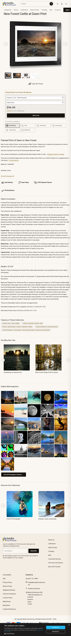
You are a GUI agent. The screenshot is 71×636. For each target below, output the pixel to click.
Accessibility (7, 575)
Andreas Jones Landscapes (43, 330)
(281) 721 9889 (32, 578)
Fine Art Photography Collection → (13, 474)
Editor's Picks (34, 10)
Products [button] (58, 10)
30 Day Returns (14, 160)
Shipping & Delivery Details (55, 154)
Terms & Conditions (9, 594)
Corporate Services (54, 559)
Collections (24, 10)
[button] (24, 634)
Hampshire (24, 326)
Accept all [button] (55, 627)
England (19, 326)
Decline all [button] (55, 631)
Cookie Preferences (9, 609)
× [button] (69, 625)
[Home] (11, 4)
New (51, 10)
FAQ (4, 578)
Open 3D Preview (37, 84)
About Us (51, 540)
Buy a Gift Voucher (54, 566)
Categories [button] (7, 10)
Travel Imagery (17, 330)
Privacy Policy (7, 582)
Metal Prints (7, 601)
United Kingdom (11, 326)
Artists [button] (16, 10)
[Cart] (62, 4)
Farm (9, 323)
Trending (44, 10)
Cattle (13, 323)
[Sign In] (66, 4)
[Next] (65, 44)
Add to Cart (36, 115)
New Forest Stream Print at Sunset (47, 372)
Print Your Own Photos (55, 563)
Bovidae (37, 323)
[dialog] (35, 629)
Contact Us (29, 575)
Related (17, 323)
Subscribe (34, 551)
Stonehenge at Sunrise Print (13, 372)
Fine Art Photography (52, 326)
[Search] (51, 4)
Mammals (30, 323)
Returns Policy (7, 586)
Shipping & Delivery (9, 590)
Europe (4, 326)
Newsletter (6, 605)
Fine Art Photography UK (7, 176)
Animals (5, 323)
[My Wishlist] (57, 4)
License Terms (7, 598)
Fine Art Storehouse (41, 326)
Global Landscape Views (28, 330)
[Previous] (6, 44)
